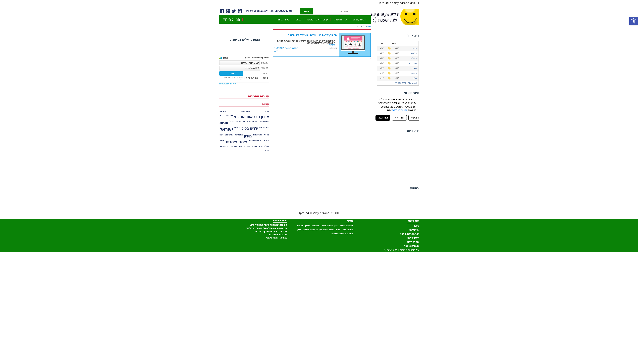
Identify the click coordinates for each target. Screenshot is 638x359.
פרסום (331, 230)
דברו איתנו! (413, 237)
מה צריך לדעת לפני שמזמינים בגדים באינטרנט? (312, 35)
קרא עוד (332, 45)
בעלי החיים (264, 121)
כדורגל (266, 135)
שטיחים (306, 230)
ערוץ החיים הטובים (317, 19)
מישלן (307, 226)
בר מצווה (255, 121)
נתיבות (266, 140)
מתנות (350, 230)
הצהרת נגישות (411, 245)
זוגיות (223, 122)
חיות (267, 127)
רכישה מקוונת (322, 230)
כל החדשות (340, 19)
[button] (633, 21)
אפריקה (222, 111)
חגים (324, 226)
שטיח (312, 230)
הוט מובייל (233, 121)
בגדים (342, 226)
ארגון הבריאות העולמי (251, 116)
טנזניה (262, 127)
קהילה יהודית (264, 146)
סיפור (344, 230)
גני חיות (242, 121)
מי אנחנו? (414, 230)
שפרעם (234, 146)
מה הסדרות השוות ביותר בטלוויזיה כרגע (268, 224)
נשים (221, 135)
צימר (243, 141)
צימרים (231, 141)
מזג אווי (414, 73)
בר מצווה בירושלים (278, 234)
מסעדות (300, 226)
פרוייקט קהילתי (255, 140)
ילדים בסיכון (248, 128)
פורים (338, 230)
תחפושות (349, 234)
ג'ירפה (248, 121)
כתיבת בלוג (316, 226)
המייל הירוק (231, 19)
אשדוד (414, 68)
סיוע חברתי (283, 19)
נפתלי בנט (229, 135)
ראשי (369, 26)
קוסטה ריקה (252, 146)
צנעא (221, 140)
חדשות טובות (360, 19)
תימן (267, 150)
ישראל (226, 129)
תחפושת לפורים (337, 234)
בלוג (298, 19)
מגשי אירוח (257, 135)
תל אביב (413, 53)
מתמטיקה (239, 135)
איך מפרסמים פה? (409, 234)
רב (245, 146)
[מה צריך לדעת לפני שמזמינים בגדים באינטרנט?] (355, 35)
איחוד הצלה (245, 111)
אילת (415, 78)
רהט (240, 146)
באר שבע (413, 63)
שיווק (299, 230)
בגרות (221, 115)
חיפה (415, 48)
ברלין (336, 226)
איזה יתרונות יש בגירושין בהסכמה (271, 231)
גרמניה (330, 226)
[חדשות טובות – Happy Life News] (398, 16)
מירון (248, 136)
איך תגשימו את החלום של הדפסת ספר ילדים (266, 228)
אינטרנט (349, 226)
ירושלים (414, 58)
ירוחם (236, 127)
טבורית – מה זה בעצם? (276, 237)
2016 (267, 111)
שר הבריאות (224, 146)
